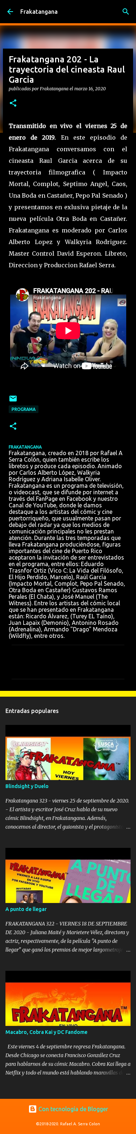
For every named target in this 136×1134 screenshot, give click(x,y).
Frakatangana (39, 11)
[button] (13, 103)
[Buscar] (125, 11)
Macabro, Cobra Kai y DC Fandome (46, 1032)
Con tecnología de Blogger (72, 1109)
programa (24, 409)
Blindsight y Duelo (27, 786)
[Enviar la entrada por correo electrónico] (13, 401)
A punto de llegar (26, 909)
